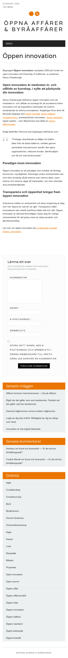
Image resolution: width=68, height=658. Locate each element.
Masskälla (11, 553)
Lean (8, 546)
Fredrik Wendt (13, 459)
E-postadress (21, 319)
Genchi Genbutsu (15, 518)
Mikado (9, 560)
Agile (8, 482)
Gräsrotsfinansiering (16, 525)
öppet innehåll (33, 114)
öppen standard (54, 117)
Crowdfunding (13, 490)
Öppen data (12, 602)
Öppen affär (12, 588)
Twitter (31, 13)
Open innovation (14, 574)
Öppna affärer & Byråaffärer (34, 26)
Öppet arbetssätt (14, 631)
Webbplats (17, 330)
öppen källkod (48, 114)
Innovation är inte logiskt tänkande (23, 429)
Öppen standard (14, 624)
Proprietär (11, 567)
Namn (15, 308)
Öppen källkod (13, 617)
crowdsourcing (10, 117)
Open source (12, 581)
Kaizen (9, 539)
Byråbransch (12, 511)
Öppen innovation (15, 609)
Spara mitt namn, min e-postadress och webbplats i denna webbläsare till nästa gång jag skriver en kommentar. (33, 352)
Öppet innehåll (13, 638)
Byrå (8, 504)
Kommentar (18, 277)
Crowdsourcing (13, 497)
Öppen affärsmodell (16, 595)
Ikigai (8, 532)
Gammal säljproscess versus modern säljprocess (30, 411)
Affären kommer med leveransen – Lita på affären (31, 393)
